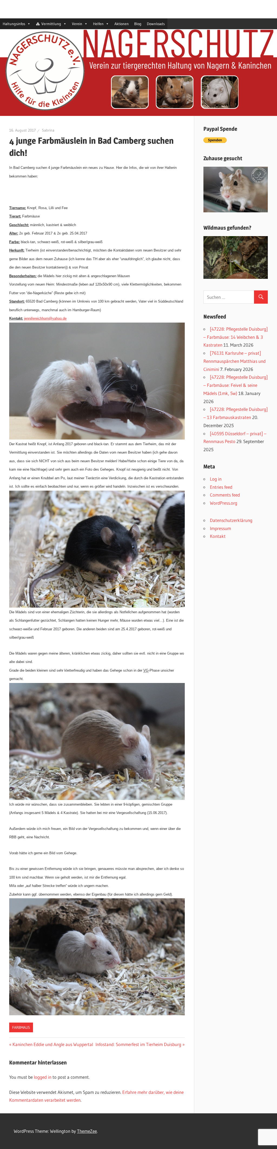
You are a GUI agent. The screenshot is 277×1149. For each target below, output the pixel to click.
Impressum (220, 528)
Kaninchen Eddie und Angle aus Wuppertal (52, 1044)
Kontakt (218, 536)
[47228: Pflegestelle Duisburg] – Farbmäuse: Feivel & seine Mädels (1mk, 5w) (235, 385)
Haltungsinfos (14, 23)
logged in (42, 1077)
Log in (216, 479)
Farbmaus (21, 1027)
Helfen (98, 23)
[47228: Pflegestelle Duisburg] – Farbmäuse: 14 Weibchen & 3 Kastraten (235, 337)
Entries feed (221, 487)
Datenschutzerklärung (231, 520)
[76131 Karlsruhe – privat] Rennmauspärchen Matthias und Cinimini (234, 361)
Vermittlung (51, 23)
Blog (137, 23)
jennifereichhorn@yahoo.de (45, 318)
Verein (77, 23)
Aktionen (121, 23)
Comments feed (225, 495)
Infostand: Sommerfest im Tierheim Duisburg (138, 1044)
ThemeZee (87, 1131)
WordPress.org (223, 503)
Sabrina (48, 130)
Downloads (156, 23)
